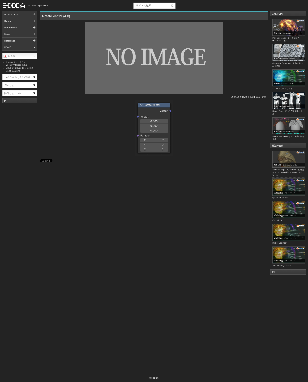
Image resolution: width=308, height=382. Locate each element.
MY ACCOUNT (12, 14)
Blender (8, 21)
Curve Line (277, 220)
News (7, 34)
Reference (9, 40)
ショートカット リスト (282, 88)
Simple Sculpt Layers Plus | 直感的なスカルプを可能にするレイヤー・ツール (288, 172)
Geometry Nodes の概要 (17, 65)
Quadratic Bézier (280, 198)
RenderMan (10, 27)
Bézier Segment (279, 243)
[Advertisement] (20, 153)
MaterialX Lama (13, 71)
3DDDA (155, 378)
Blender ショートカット (16, 62)
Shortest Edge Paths (281, 265)
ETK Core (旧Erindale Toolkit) (19, 68)
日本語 (11, 56)
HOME (7, 47)
